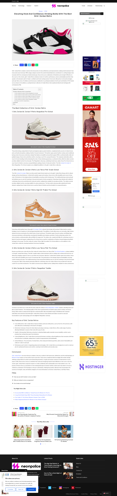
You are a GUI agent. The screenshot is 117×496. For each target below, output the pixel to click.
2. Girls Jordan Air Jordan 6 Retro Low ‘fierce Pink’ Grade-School (27, 94)
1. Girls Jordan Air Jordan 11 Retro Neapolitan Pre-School (26, 93)
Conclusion (15, 102)
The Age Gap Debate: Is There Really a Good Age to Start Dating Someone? (52, 465)
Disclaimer (78, 474)
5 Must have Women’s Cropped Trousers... (16, 475)
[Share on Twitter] (29, 65)
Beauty (14, 5)
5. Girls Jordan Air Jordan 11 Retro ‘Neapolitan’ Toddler (25, 99)
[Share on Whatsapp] (36, 65)
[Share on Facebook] (26, 65)
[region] (20, 484)
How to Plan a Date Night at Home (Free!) (53, 474)
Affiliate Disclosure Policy (72, 494)
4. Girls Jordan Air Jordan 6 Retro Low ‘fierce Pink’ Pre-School (26, 97)
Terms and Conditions (81, 477)
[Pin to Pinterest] (33, 65)
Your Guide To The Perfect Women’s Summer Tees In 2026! (30, 397)
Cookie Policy (84, 494)
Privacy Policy (93, 494)
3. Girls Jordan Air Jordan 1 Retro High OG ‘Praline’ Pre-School (27, 96)
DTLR (45, 11)
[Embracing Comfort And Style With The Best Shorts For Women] (22, 431)
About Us (78, 463)
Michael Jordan (15, 357)
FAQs (14, 104)
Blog (77, 467)
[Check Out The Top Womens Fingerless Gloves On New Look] (43, 431)
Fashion (29, 5)
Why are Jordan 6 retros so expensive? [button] (24, 380)
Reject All (20, 489)
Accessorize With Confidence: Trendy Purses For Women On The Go (32, 392)
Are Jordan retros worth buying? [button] (22, 383)
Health (36, 5)
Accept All (31, 489)
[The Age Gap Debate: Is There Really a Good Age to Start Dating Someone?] (68, 466)
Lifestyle (89, 5)
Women (41, 11)
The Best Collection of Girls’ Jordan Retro (22, 91)
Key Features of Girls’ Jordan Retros (21, 100)
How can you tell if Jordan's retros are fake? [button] (25, 377)
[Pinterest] (17, 1)
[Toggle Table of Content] (39, 89)
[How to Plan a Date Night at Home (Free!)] (68, 475)
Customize (10, 489)
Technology (21, 5)
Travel (83, 5)
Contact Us (79, 470)
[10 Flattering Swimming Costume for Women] (63, 431)
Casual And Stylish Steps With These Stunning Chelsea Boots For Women (33, 395)
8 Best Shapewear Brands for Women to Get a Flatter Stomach (30, 399)
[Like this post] (22, 65)
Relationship (99, 5)
